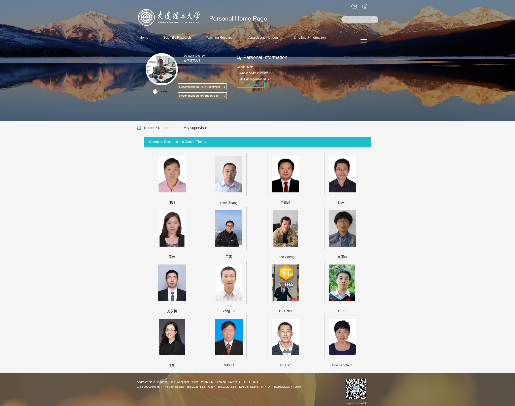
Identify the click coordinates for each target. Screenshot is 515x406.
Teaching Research (220, 37)
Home (144, 37)
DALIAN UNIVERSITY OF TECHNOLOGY (265, 386)
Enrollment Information (310, 37)
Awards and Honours (263, 37)
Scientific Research (177, 37)
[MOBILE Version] (364, 6)
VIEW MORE (251, 84)
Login (298, 386)
